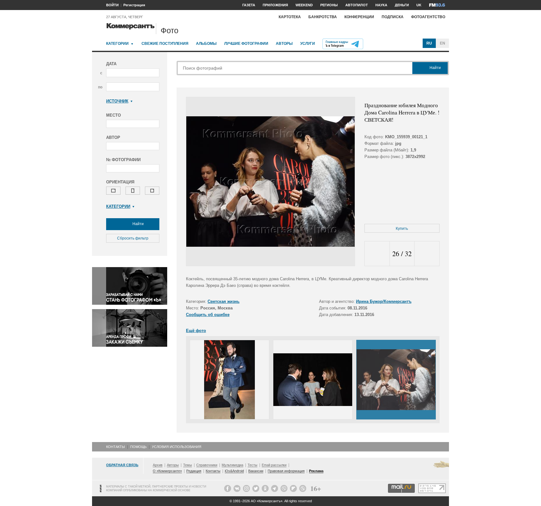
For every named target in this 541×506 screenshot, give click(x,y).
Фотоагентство (428, 17)
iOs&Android (234, 471)
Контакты (115, 447)
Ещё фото (196, 330)
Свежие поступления (165, 43)
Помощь (138, 447)
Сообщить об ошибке (207, 314)
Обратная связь (122, 465)
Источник (117, 101)
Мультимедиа (232, 465)
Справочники (206, 465)
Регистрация (134, 5)
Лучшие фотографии (246, 43)
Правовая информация (286, 471)
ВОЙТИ (112, 5)
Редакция (193, 471)
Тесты (252, 465)
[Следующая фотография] (427, 253)
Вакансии (255, 471)
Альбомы (206, 43)
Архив (157, 465)
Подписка (393, 17)
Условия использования (176, 447)
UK (418, 5)
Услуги (307, 43)
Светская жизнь (224, 301)
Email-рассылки (274, 465)
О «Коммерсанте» (167, 471)
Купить (402, 228)
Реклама (316, 471)
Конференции (359, 17)
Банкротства (322, 17)
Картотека (290, 17)
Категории (117, 43)
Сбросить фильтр (132, 238)
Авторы (284, 43)
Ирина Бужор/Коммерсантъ (383, 301)
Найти (137, 224)
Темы (187, 465)
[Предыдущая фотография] (377, 253)
